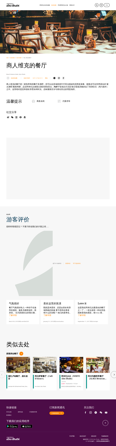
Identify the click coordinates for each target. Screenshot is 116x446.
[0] (101, 5)
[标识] (13, 439)
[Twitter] (54, 78)
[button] (107, 5)
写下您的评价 (77, 263)
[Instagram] (59, 78)
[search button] (97, 5)
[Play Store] (13, 426)
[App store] (26, 426)
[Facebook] (63, 78)
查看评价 (67, 263)
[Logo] (12, 5)
